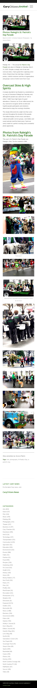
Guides (5, 605)
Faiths (5, 555)
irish (8, 459)
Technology (6, 537)
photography (13, 459)
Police (5, 618)
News (4, 611)
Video (4, 672)
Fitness (5, 656)
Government (7, 616)
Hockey (5, 659)
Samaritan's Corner (9, 639)
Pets (4, 585)
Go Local (5, 567)
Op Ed (5, 636)
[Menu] (31, 6)
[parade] (16, 22)
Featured (19, 38)
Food (4, 560)
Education (6, 547)
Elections (5, 613)
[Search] (26, 6)
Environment (7, 550)
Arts (4, 509)
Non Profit (6, 580)
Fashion (5, 557)
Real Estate (6, 590)
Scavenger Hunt (8, 644)
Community (6, 542)
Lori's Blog (6, 633)
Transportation (7, 539)
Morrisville (6, 608)
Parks (4, 583)
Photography (26, 38)
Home (5, 575)
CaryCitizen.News (11, 492)
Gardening (6, 565)
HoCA (4, 534)
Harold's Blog (7, 631)
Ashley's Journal (8, 623)
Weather (5, 598)
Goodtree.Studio (6, 685)
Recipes (5, 562)
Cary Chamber (7, 529)
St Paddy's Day (22, 459)
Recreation (6, 593)
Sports (5, 649)
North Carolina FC (8, 664)
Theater (5, 524)
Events (15, 38)
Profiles (5, 588)
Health (5, 570)
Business (6, 527)
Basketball (6, 651)
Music (5, 517)
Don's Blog (6, 626)
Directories (6, 600)
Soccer (5, 669)
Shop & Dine (7, 646)
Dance (5, 511)
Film (4, 514)
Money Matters (7, 578)
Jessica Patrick (6, 40)
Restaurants (6, 595)
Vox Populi (6, 641)
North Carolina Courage (10, 661)
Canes (5, 654)
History (5, 572)
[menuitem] (26, 6)
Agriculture (6, 544)
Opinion (5, 621)
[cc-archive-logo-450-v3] (15, 6)
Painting (5, 519)
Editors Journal (7, 628)
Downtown (6, 532)
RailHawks (6, 666)
